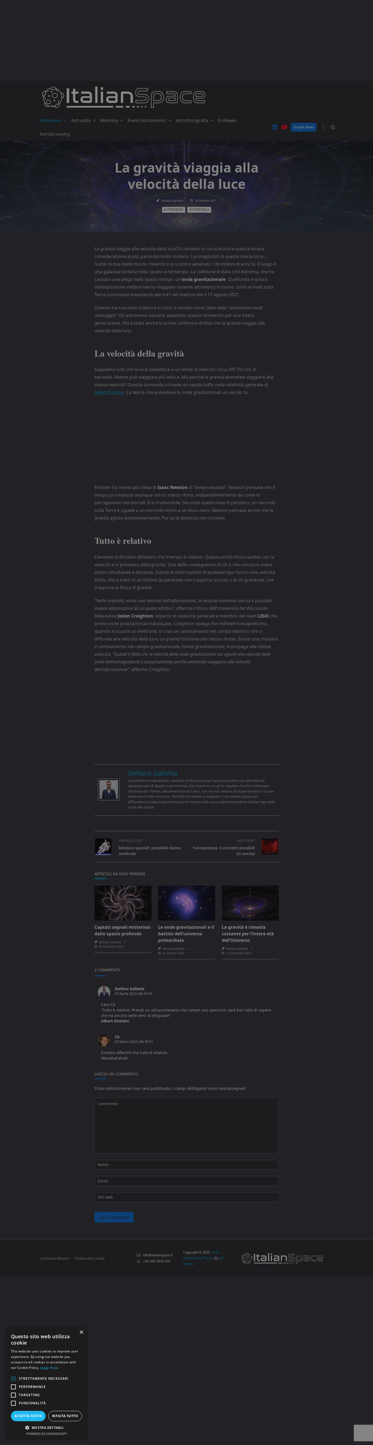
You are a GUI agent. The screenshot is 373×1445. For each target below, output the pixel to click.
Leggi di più (49, 1367)
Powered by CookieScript (46, 1434)
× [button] (81, 1332)
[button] (46, 1427)
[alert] (186, 722)
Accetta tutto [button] (28, 1416)
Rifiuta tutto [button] (65, 1416)
